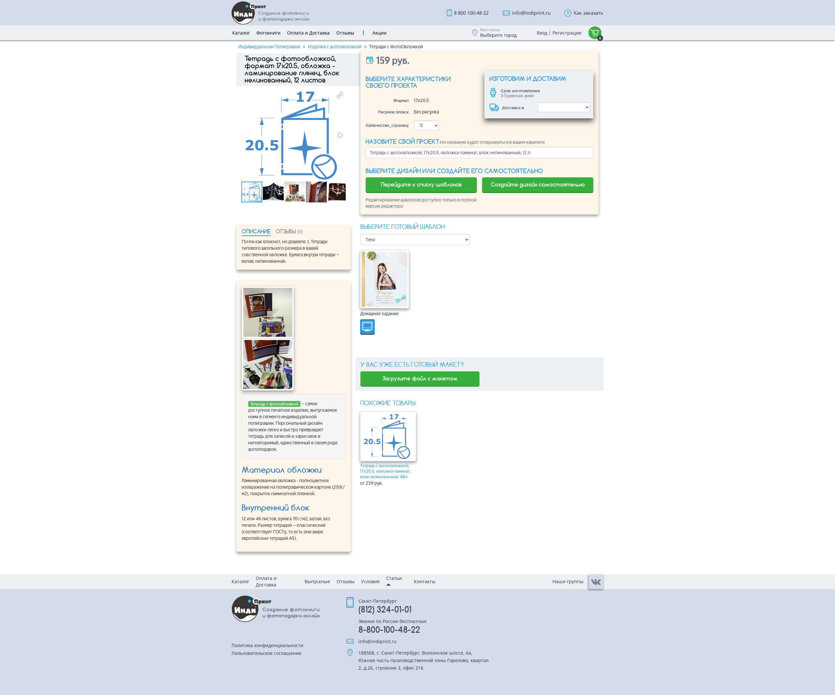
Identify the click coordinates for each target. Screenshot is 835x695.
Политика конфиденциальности (267, 645)
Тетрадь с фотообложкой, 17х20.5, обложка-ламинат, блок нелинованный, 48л (385, 471)
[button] (340, 95)
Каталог (240, 581)
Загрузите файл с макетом (420, 378)
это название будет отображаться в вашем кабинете (455, 142)
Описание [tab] (256, 231)
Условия (370, 581)
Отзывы (346, 581)
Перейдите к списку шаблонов (421, 184)
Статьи (394, 578)
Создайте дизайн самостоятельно (538, 184)
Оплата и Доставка (266, 581)
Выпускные (317, 581)
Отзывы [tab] (289, 231)
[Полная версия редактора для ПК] (367, 327)
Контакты (424, 581)
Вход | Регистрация (559, 33)
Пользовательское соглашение (266, 653)
